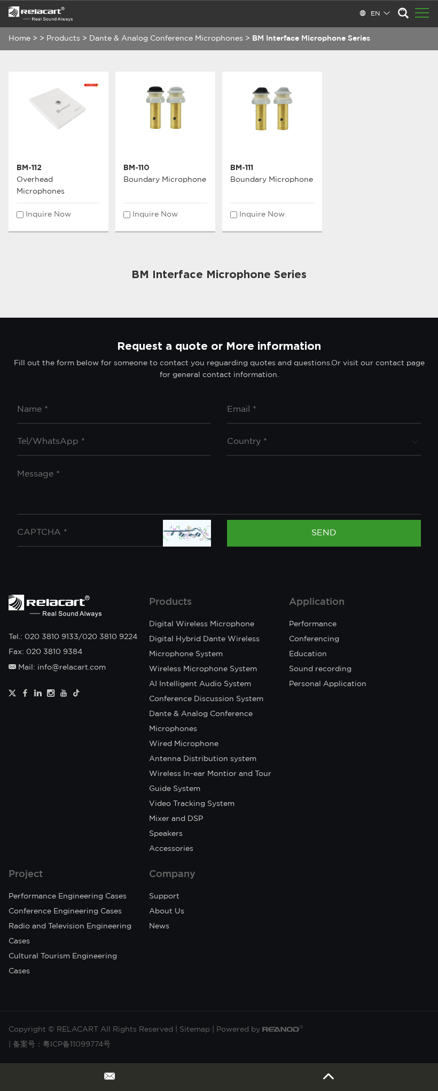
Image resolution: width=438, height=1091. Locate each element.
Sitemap (194, 1029)
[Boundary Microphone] (165, 107)
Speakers (166, 834)
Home (19, 38)
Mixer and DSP (176, 819)
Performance (313, 624)
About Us (166, 911)
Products (63, 38)
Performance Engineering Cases (68, 896)
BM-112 (29, 167)
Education (308, 654)
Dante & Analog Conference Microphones (166, 38)
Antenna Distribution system (202, 759)
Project (26, 874)
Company (172, 874)
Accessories (171, 849)
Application (317, 602)
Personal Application (327, 684)
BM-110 (136, 167)
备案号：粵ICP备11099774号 (62, 1044)
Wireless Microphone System (203, 669)
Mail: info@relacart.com (61, 667)
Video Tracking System (191, 804)
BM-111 (241, 167)
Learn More (58, 147)
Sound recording (320, 669)
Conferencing (314, 639)
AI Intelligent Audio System (200, 684)
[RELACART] (41, 14)
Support (164, 896)
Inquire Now (48, 214)
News (159, 926)
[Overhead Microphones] (58, 107)
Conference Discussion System (206, 699)
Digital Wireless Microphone (201, 624)
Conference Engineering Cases (65, 911)
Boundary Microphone (164, 179)
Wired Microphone (183, 744)
